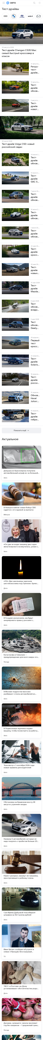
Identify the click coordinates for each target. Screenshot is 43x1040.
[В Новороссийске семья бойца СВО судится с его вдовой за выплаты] (21, 499)
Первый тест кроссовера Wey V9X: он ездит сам (35, 343)
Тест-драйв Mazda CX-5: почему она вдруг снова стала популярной (35, 288)
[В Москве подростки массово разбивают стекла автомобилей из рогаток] (21, 684)
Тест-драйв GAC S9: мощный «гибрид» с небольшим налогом (35, 179)
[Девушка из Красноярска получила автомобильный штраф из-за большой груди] (21, 463)
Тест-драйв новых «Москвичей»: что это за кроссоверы (35, 270)
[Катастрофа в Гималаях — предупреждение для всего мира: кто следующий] (21, 647)
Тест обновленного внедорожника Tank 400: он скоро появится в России (35, 307)
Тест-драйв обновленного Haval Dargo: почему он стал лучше (35, 160)
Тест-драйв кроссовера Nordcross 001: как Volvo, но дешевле (35, 252)
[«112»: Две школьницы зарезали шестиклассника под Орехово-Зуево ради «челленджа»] (21, 573)
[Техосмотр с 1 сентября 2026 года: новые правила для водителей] (21, 757)
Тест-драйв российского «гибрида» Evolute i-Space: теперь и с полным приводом (35, 380)
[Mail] (7, 3)
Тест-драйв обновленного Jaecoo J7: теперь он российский (35, 197)
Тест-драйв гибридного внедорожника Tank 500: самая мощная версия (35, 416)
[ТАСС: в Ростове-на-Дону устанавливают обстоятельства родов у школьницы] (21, 978)
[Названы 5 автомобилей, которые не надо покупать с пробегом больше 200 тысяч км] (21, 831)
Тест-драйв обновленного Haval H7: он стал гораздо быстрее (35, 233)
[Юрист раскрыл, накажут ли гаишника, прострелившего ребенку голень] (21, 868)
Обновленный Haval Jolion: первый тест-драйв (35, 398)
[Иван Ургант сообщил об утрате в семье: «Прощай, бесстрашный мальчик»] (21, 941)
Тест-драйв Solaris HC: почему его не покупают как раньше (35, 362)
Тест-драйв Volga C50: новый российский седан (18, 145)
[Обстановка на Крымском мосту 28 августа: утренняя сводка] (21, 794)
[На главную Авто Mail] (12, 3)
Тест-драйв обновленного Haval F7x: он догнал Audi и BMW (35, 215)
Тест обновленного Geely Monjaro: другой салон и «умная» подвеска (35, 325)
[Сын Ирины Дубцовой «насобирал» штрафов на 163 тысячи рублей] (21, 905)
